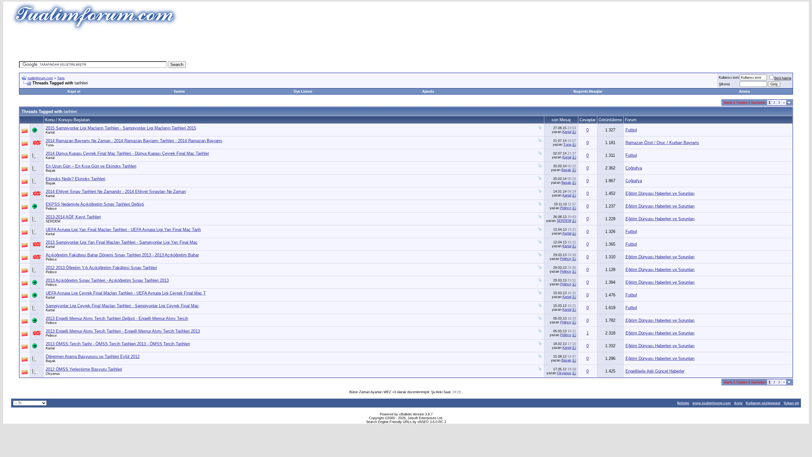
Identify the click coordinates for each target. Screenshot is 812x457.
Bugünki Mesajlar (587, 91)
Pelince (51, 208)
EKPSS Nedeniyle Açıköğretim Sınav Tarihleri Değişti (95, 204)
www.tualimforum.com (711, 403)
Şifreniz (724, 84)
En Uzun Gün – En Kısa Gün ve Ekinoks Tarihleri (91, 166)
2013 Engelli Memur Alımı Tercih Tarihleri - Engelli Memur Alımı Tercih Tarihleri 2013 (123, 331)
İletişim (683, 403)
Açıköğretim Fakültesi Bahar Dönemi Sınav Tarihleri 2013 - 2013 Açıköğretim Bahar (122, 255)
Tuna (50, 145)
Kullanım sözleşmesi (763, 403)
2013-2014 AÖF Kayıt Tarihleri (73, 217)
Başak (51, 170)
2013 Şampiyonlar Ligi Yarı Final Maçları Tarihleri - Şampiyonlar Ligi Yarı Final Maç (122, 242)
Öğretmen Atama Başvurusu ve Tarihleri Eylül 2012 (93, 356)
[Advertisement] (289, 46)
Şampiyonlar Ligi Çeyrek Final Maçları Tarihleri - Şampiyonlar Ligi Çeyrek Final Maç (122, 305)
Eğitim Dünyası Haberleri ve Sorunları (660, 193)
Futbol (631, 130)
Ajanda (428, 91)
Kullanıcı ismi (729, 77)
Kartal (50, 132)
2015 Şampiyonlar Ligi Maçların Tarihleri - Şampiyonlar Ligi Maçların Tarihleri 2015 (121, 128)
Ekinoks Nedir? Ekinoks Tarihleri (75, 178)
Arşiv (738, 403)
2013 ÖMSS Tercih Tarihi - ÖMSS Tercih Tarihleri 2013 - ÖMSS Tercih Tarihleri (118, 343)
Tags (61, 78)
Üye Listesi (303, 91)
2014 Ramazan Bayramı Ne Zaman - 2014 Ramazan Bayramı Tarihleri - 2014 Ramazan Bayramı (134, 140)
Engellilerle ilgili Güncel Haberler (654, 371)
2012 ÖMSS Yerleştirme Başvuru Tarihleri (84, 369)
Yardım (179, 91)
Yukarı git (791, 403)
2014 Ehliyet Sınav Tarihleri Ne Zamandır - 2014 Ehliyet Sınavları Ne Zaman (116, 191)
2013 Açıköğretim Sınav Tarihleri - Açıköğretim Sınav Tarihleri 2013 (107, 280)
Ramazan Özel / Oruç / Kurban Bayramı (662, 142)
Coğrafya (633, 168)
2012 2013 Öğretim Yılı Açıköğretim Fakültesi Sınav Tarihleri (101, 267)
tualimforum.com (40, 78)
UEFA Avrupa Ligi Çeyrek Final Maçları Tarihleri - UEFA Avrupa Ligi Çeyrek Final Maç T (126, 293)
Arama (744, 91)
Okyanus (53, 373)
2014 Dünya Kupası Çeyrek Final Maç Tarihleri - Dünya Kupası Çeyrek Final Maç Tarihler (127, 153)
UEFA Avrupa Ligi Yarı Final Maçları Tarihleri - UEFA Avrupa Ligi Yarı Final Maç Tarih (123, 229)
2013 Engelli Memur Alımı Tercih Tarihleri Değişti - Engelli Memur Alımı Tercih (117, 318)
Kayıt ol (74, 91)
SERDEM (53, 221)
